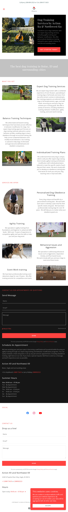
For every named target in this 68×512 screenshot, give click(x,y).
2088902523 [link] (37, 372)
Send (34, 335)
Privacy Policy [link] (40, 341)
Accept (48, 505)
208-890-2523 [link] (30, 2)
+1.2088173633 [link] (7, 481)
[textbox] (34, 301)
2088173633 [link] (18, 372)
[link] (34, 9)
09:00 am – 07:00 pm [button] (17, 492)
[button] (7, 9)
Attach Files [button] (7, 329)
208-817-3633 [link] (44, 2)
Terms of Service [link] (50, 341)
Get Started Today (49, 49)
